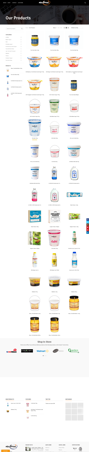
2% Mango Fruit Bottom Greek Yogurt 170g (54, 71)
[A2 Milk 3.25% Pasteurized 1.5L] (8, 95)
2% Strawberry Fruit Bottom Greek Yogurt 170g (74, 72)
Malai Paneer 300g (35, 226)
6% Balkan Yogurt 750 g (54, 116)
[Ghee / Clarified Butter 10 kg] (8, 70)
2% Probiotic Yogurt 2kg (35, 116)
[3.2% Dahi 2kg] (28, 417)
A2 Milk (7, 37)
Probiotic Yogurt (9, 58)
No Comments (40, 450)
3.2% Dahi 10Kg (54, 138)
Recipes (47, 449)
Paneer (7, 55)
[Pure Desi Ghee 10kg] (8, 76)
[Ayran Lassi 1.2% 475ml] (8, 405)
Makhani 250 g (35, 291)
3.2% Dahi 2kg (54, 161)
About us (47, 447)
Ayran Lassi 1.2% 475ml (74, 270)
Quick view (43, 35)
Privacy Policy (61, 447)
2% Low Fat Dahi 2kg (74, 138)
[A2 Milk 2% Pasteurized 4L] (8, 88)
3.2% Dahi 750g (54, 248)
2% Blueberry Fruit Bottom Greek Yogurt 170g (35, 71)
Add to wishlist (43, 38)
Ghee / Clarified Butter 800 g (34, 335)
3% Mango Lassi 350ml (54, 270)
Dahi (6, 41)
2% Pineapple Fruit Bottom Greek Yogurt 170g (35, 94)
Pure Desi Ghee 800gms (74, 94)
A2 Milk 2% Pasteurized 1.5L (16, 80)
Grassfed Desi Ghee (10, 48)
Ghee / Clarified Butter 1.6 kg (74, 313)
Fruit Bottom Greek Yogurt (11, 46)
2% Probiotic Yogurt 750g (54, 94)
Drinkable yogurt (9, 44)
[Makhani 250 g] (8, 411)
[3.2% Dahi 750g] (28, 405)
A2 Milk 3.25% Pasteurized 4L (54, 205)
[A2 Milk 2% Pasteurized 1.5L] (8, 82)
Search (22, 28)
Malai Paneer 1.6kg (74, 205)
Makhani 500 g (74, 291)
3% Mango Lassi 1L (35, 270)
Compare (43, 32)
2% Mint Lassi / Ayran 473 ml (74, 248)
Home (27, 27)
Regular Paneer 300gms (34, 248)
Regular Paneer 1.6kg (74, 226)
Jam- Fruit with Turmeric (11, 51)
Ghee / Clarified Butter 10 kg (16, 68)
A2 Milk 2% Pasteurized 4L (16, 87)
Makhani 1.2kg (54, 291)
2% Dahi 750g (35, 138)
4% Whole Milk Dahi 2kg (74, 161)
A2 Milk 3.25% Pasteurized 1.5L (16, 94)
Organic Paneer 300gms (54, 226)
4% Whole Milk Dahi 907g (35, 183)
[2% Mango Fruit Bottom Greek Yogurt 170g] (28, 411)
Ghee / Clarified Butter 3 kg (54, 313)
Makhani (7, 53)
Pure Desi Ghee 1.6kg (35, 50)
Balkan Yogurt (8, 39)
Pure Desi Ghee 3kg (74, 50)
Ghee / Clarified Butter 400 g (54, 335)
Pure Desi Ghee (9, 60)
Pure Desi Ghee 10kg (15, 74)
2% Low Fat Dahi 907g (34, 161)
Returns (60, 449)
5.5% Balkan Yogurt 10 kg (74, 116)
